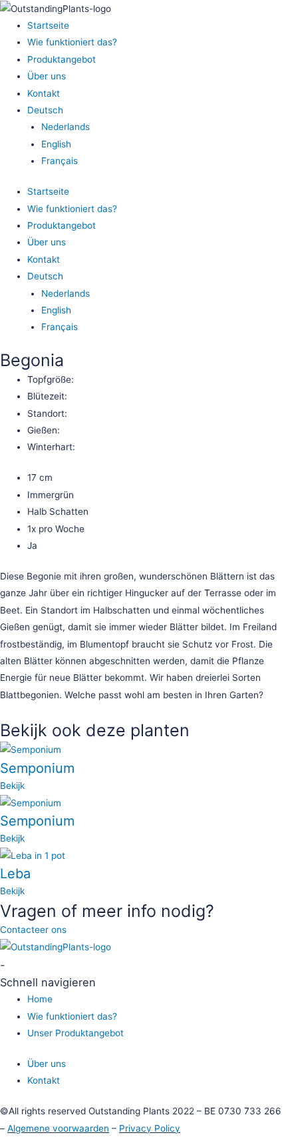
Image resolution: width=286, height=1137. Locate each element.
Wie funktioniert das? (72, 42)
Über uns (46, 76)
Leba (15, 874)
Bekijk (12, 785)
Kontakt (43, 93)
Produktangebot (61, 59)
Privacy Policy (149, 1128)
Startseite (48, 25)
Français (59, 160)
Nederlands (65, 126)
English (56, 144)
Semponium (37, 768)
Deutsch (45, 110)
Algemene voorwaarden (58, 1128)
